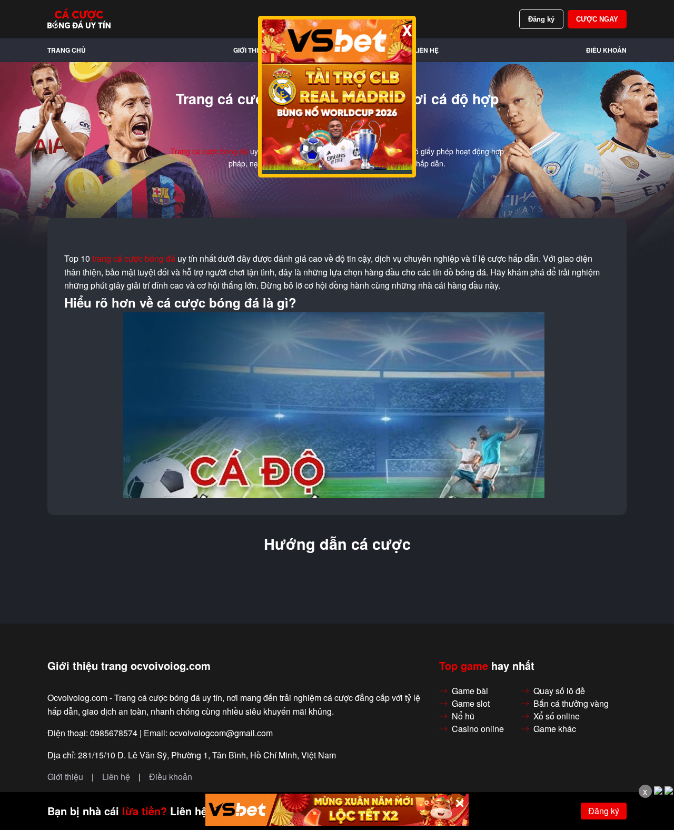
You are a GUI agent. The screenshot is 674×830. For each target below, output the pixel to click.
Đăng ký (541, 19)
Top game (463, 665)
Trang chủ (66, 50)
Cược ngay (597, 19)
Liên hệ (426, 50)
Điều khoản (606, 50)
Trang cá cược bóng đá (209, 151)
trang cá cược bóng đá (133, 258)
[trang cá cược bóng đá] (79, 18)
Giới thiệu (250, 50)
